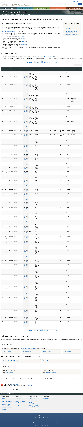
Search (79, 4)
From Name (44, 69)
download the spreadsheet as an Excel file (44, 56)
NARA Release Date (10, 69)
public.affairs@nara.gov (51, 372)
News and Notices (46, 398)
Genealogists (17, 398)
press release (21, 36)
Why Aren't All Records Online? (34, 406)
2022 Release (47, 351)
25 (35, 62)
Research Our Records (8, 8)
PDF (25, 73)
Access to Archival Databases (7, 405)
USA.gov (56, 422)
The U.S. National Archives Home (17, 4)
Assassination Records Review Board (72, 34)
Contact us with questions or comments (8, 390)
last (56, 62)
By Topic (3, 398)
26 (37, 62)
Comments (73, 69)
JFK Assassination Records (19, 14)
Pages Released (79, 69)
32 (47, 62)
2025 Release (7, 351)
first (27, 62)
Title (48, 69)
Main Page (67, 26)
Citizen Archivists (65, 1)
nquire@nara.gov (9, 372)
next (53, 62)
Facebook (35, 417)
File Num (36, 69)
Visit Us (58, 8)
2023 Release (27, 351)
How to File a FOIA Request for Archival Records (34, 409)
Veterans (17, 405)
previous (30, 62)
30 (44, 62)
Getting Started (32, 398)
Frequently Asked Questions (11, 361)
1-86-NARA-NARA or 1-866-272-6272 (41, 425)
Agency (21, 69)
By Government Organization (7, 401)
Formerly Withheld (16, 69)
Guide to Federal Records (33, 402)
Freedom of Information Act (45, 422)
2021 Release (67, 351)
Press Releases (47, 361)
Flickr (47, 417)
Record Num (6, 69)
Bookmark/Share (73, 1)
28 (40, 62)
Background (67, 28)
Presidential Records (6, 404)
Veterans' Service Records (25, 8)
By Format (4, 400)
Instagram (39, 417)
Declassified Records (33, 403)
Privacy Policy (36, 422)
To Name (41, 69)
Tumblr (41, 417)
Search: (59, 64)
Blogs (45, 417)
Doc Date (26, 68)
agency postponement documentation (28, 348)
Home (3, 14)
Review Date (67, 69)
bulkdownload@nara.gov (50, 341)
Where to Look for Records (34, 405)
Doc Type (31, 69)
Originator (56, 69)
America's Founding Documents (74, 8)
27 (38, 62)
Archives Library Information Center (7, 408)
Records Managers (18, 403)
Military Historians (18, 400)
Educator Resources (41, 8)
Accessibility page (30, 385)
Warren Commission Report (70, 30)
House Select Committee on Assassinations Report (71, 32)
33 (49, 62)
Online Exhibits (4, 409)
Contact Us (79, 1)
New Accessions (46, 400)
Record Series (61, 69)
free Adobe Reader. (14, 384)
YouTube (43, 417)
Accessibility (31, 422)
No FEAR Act (52, 422)
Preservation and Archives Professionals (20, 402)
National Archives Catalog (6, 402)
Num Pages (51, 69)
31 (45, 62)
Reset (80, 65)
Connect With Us (41, 415)
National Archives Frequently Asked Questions (34, 400)
